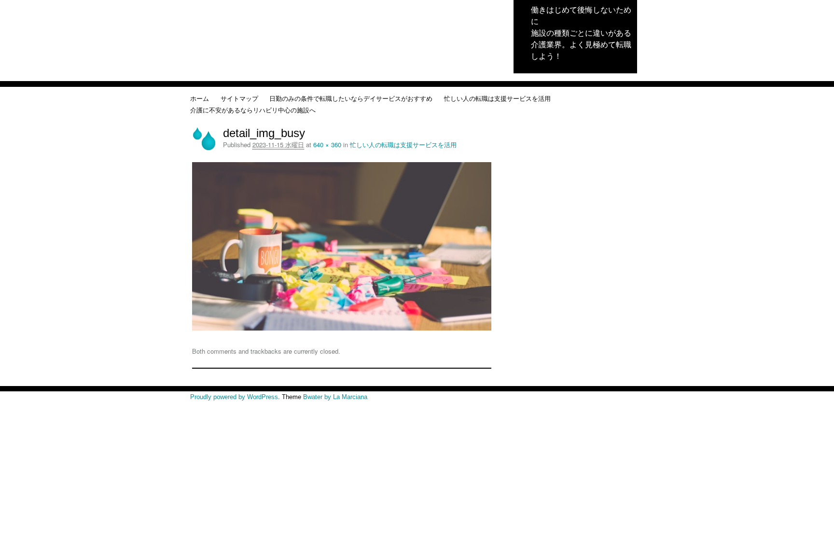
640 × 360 (327, 144)
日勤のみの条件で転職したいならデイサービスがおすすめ (350, 98)
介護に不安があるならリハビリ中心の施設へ (253, 109)
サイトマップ (239, 98)
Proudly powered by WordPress (234, 397)
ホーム (199, 98)
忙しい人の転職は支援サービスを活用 (497, 98)
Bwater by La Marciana (335, 397)
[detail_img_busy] (341, 328)
